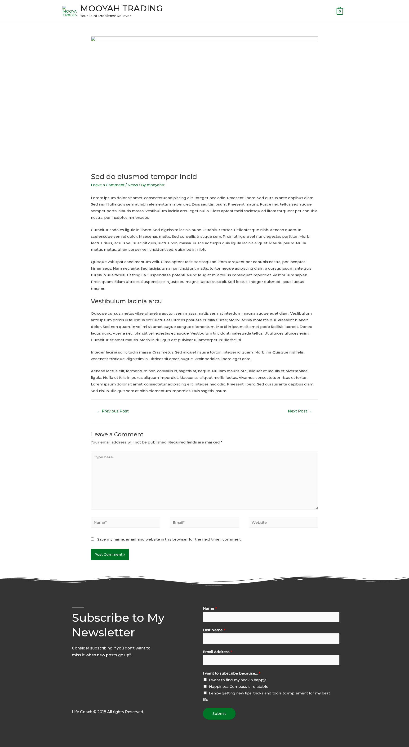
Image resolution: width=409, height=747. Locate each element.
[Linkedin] (104, 701)
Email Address (217, 651)
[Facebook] (74, 701)
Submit (219, 713)
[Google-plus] (94, 701)
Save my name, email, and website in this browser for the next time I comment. (169, 539)
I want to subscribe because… (231, 673)
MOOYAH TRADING (121, 8)
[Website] (283, 523)
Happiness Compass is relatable (238, 686)
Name (210, 608)
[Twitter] (84, 701)
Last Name (214, 630)
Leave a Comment (107, 185)
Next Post (300, 411)
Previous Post (113, 411)
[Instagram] (114, 701)
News (133, 185)
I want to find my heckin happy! (237, 680)
